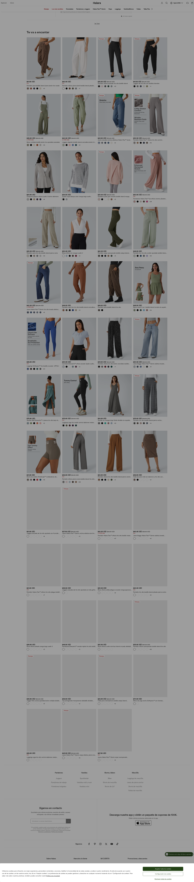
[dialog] (97, 441)
